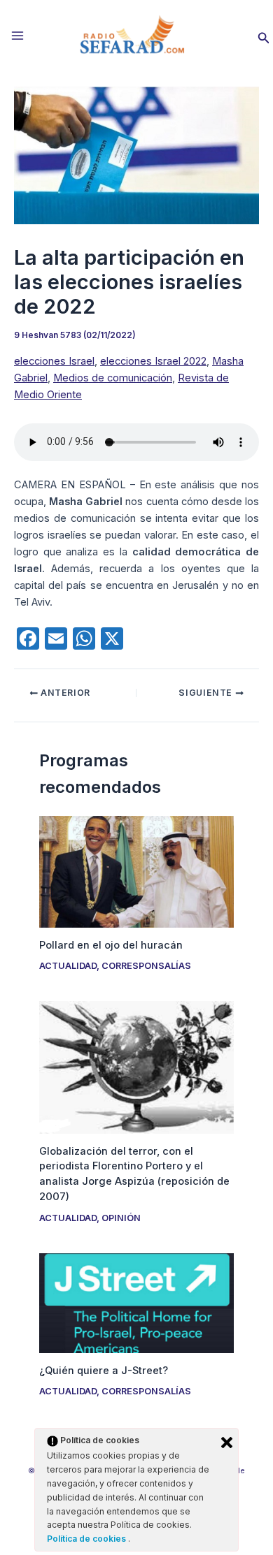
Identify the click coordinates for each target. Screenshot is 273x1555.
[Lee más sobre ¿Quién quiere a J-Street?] (136, 1302)
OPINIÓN (121, 1218)
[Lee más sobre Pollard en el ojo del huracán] (136, 871)
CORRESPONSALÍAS (146, 966)
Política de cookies (87, 1538)
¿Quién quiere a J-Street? (103, 1370)
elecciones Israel (54, 361)
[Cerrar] (226, 1442)
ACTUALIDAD (68, 966)
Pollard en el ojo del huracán (111, 945)
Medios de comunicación (112, 378)
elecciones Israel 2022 (153, 361)
